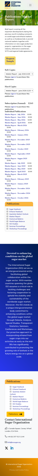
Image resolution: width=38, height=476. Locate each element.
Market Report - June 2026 (15, 117)
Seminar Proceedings (16, 226)
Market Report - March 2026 (16, 125)
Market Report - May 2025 (15, 169)
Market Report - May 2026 (15, 120)
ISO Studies (13, 224)
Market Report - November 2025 (17, 144)
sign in (13, 77)
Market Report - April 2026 (15, 123)
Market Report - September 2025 (17, 154)
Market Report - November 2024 (17, 193)
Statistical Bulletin (15, 219)
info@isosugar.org (14, 442)
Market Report (14, 216)
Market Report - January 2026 (16, 135)
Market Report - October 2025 (16, 149)
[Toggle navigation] (30, 5)
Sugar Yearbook (14, 209)
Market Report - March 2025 (16, 174)
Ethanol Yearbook (15, 212)
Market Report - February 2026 (17, 130)
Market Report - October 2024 (16, 198)
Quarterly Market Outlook (18, 214)
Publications (14, 414)
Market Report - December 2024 (17, 188)
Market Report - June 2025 (15, 166)
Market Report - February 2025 (17, 179)
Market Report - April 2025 (15, 171)
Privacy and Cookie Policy (19, 470)
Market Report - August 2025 (16, 158)
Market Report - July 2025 (15, 163)
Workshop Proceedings (17, 229)
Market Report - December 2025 (17, 140)
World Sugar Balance (16, 221)
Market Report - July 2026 (15, 114)
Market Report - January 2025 (16, 184)
